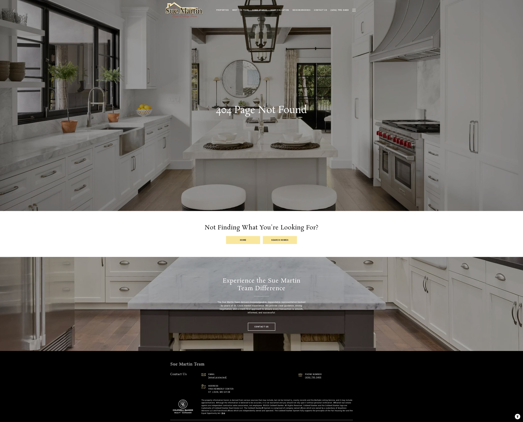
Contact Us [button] (261, 327)
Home (243, 240)
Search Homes (279, 240)
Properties (222, 10)
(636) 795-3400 (313, 377)
